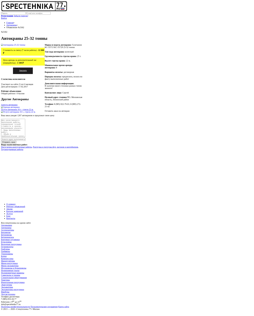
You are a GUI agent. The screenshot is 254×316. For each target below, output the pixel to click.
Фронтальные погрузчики (13, 282)
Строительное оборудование (14, 277)
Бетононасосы (7, 237)
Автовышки (6, 225)
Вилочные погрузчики (11, 244)
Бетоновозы (6, 235)
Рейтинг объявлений (15, 206)
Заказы (9, 209)
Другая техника (8, 294)
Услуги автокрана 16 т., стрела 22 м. (17, 109)
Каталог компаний (14, 211)
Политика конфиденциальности (15, 307)
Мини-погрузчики (9, 263)
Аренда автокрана (9, 105)
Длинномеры (7, 254)
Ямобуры (5, 292)
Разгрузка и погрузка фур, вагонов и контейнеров (55, 147)
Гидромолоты (7, 247)
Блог (8, 216)
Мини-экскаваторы (10, 266)
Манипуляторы (8, 261)
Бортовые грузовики (10, 239)
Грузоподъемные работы (12, 149)
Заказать (23, 70)
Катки (4, 256)
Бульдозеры (6, 242)
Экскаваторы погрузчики (12, 289)
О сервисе (10, 204)
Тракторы (5, 280)
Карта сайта (63, 307)
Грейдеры (5, 249)
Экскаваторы (7, 287)
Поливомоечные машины (12, 273)
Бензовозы (6, 232)
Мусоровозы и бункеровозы (13, 268)
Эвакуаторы (6, 285)
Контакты (10, 218)
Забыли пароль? (21, 16)
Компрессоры (7, 258)
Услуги (9, 214)
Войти (4, 18)
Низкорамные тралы (10, 270)
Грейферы (5, 251)
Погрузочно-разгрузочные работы (16, 147)
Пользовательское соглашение (44, 307)
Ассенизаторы (7, 230)
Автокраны (6, 228)
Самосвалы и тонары (10, 275)
